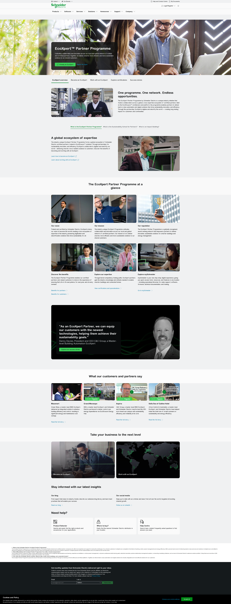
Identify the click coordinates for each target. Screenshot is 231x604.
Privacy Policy (96, 576)
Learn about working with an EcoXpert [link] (64, 160)
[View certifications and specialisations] (108, 288)
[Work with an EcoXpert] (99, 80)
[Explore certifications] (119, 80)
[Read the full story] (58, 422)
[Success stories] (136, 80)
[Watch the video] (82, 64)
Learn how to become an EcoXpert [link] (63, 156)
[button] (70, 349)
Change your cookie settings (171, 599)
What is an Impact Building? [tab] (149, 127)
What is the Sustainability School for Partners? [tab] (120, 127)
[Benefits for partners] (59, 290)
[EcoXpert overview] (60, 80)
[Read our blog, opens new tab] (57, 505)
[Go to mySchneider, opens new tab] (145, 290)
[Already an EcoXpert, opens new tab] (65, 64)
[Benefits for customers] (60, 294)
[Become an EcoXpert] (79, 80)
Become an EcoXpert (61, 474)
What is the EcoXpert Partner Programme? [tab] (86, 127)
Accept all (187, 599)
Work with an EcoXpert (127, 474)
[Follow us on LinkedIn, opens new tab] (124, 505)
